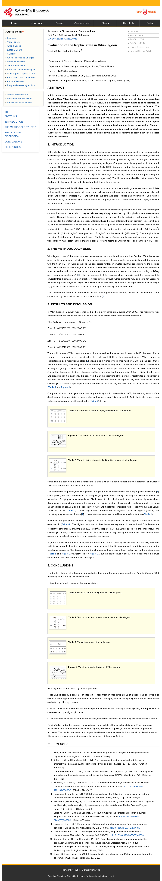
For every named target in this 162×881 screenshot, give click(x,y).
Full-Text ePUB (136, 43)
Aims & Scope (13, 46)
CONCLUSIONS (13, 141)
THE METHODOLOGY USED (20, 127)
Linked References (138, 47)
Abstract (133, 31)
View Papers (12, 42)
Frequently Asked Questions (20, 85)
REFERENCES (13, 147)
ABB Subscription (15, 65)
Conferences (82, 23)
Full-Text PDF (135, 35)
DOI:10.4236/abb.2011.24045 (62, 38)
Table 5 (52, 553)
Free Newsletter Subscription (20, 69)
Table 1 (52, 387)
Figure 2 (66, 553)
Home (13, 23)
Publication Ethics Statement (20, 77)
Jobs (150, 23)
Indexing (10, 38)
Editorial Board (13, 49)
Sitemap (85, 870)
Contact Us (95, 870)
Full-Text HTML (136, 39)
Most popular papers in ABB (20, 73)
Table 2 (94, 401)
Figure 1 (65, 387)
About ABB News (14, 81)
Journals (36, 23)
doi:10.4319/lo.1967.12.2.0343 (125, 828)
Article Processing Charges (19, 57)
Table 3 (71, 510)
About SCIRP (74, 870)
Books (59, 23)
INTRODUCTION (14, 121)
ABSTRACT (11, 116)
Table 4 (66, 524)
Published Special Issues (18, 98)
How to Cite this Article (140, 51)
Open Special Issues (16, 94)
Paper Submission (15, 61)
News (105, 23)
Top (6, 111)
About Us (128, 23)
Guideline (11, 53)
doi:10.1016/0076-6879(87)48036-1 (128, 835)
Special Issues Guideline (18, 102)
